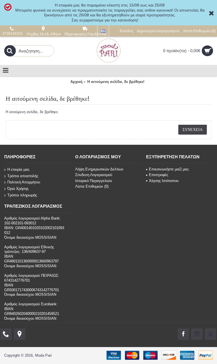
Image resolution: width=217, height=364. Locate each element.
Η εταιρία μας (18, 169)
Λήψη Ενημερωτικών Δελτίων (99, 169)
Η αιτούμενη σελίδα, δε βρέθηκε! (115, 82)
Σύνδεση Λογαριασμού (93, 175)
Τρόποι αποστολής (22, 176)
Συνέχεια (193, 129)
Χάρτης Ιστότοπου (164, 181)
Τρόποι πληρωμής (22, 195)
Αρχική (76, 82)
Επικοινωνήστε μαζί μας (169, 169)
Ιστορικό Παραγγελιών (93, 181)
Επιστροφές (158, 175)
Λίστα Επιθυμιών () (91, 186)
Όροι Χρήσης (18, 189)
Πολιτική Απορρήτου (23, 182)
